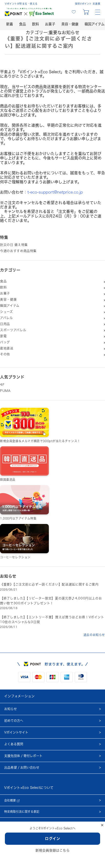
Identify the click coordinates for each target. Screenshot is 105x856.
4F (2, 384)
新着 (9, 24)
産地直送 (6, 348)
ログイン (52, 838)
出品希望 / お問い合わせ (21, 767)
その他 (5, 354)
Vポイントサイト (16, 732)
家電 (3, 336)
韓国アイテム (10, 305)
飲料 (35, 24)
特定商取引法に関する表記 (21, 811)
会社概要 (10, 800)
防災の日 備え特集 (14, 244)
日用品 (5, 323)
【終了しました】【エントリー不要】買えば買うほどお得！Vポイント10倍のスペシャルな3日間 (52, 620)
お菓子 (50, 24)
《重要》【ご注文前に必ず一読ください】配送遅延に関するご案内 (49, 584)
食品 (22, 24)
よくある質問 (13, 744)
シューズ (6, 311)
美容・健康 (69, 24)
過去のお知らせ (94, 634)
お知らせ (10, 708)
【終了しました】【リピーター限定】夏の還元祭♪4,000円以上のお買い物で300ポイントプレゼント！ (51, 601)
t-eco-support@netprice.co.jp (55, 192)
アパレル (6, 317)
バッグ (5, 342)
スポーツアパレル (13, 330)
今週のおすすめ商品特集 (18, 250)
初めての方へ (13, 720)
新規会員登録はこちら (52, 850)
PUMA (5, 390)
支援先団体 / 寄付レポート (23, 755)
